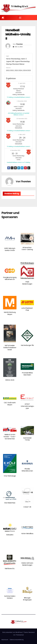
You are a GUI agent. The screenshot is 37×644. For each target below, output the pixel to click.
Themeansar (20, 635)
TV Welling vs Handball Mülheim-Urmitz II (18, 97)
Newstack (32, 632)
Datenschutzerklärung (16, 639)
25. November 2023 (21, 118)
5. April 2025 (21, 83)
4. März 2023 (21, 134)
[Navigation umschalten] (20, 17)
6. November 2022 (15, 150)
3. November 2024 (22, 101)
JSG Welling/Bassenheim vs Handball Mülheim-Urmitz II (18, 114)
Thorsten (19, 44)
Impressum (4, 639)
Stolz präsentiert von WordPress (12, 632)
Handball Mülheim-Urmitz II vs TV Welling (18, 162)
